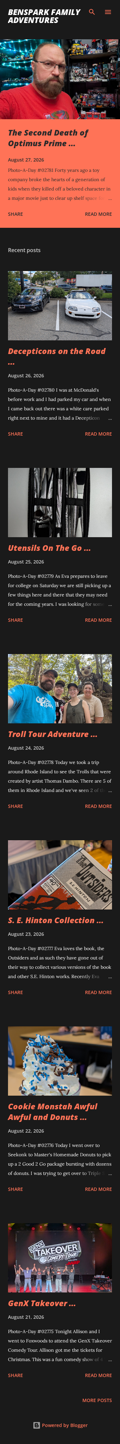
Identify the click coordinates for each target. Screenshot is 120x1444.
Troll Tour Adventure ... (53, 733)
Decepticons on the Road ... (57, 356)
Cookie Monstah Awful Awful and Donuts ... (52, 1111)
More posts (97, 1400)
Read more (98, 214)
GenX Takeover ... (42, 1302)
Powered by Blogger (64, 1425)
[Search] (92, 12)
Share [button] (15, 214)
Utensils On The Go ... (49, 547)
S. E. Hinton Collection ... (56, 919)
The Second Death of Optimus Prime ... (48, 138)
